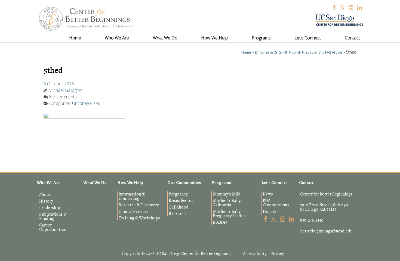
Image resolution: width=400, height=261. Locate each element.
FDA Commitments (276, 202)
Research (177, 214)
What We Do (95, 183)
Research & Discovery (139, 205)
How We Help (130, 183)
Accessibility (254, 254)
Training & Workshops (139, 218)
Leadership (49, 208)
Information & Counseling (132, 196)
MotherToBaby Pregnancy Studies (230, 213)
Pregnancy (178, 194)
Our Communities (184, 183)
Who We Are (48, 183)
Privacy (277, 254)
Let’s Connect (274, 183)
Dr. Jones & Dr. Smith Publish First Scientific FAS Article (298, 52)
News (268, 194)
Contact (306, 183)
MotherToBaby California (227, 202)
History (46, 201)
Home (246, 52)
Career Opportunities (52, 227)
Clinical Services (134, 211)
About (45, 194)
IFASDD (220, 222)
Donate (269, 211)
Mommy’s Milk (226, 194)
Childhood (179, 207)
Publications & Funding (52, 216)
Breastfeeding (182, 200)
